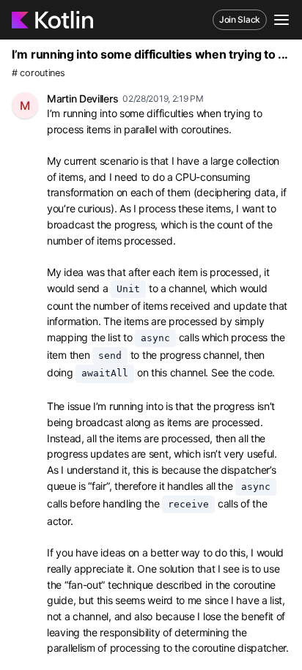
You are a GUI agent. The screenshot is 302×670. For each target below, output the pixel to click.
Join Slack (239, 19)
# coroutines (38, 72)
